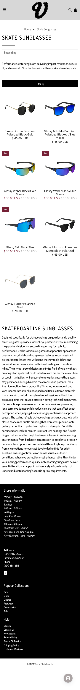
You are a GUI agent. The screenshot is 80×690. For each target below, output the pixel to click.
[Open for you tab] (68, 678)
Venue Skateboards (43, 664)
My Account (9, 633)
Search (7, 625)
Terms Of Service (12, 641)
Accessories (10, 607)
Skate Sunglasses (46, 29)
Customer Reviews (13, 649)
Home (27, 29)
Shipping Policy (11, 645)
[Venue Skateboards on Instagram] (5, 573)
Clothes (7, 599)
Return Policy (10, 637)
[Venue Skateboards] (40, 10)
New (6, 591)
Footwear (8, 603)
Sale (6, 611)
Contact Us (9, 629)
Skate (6, 595)
